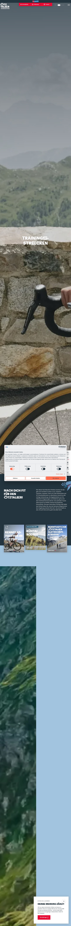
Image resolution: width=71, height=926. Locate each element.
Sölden (23, 232)
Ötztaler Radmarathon (30, 232)
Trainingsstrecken (45, 232)
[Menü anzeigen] (69, 5)
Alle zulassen (56, 478)
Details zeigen (59, 474)
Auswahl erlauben (35, 478)
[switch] (28, 469)
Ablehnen (15, 478)
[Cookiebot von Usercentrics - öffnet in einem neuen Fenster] (60, 447)
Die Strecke (38, 232)
